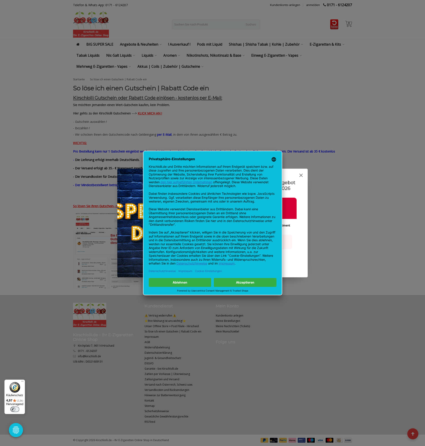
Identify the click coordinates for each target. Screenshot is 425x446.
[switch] (14, 409)
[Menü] (22, 382)
